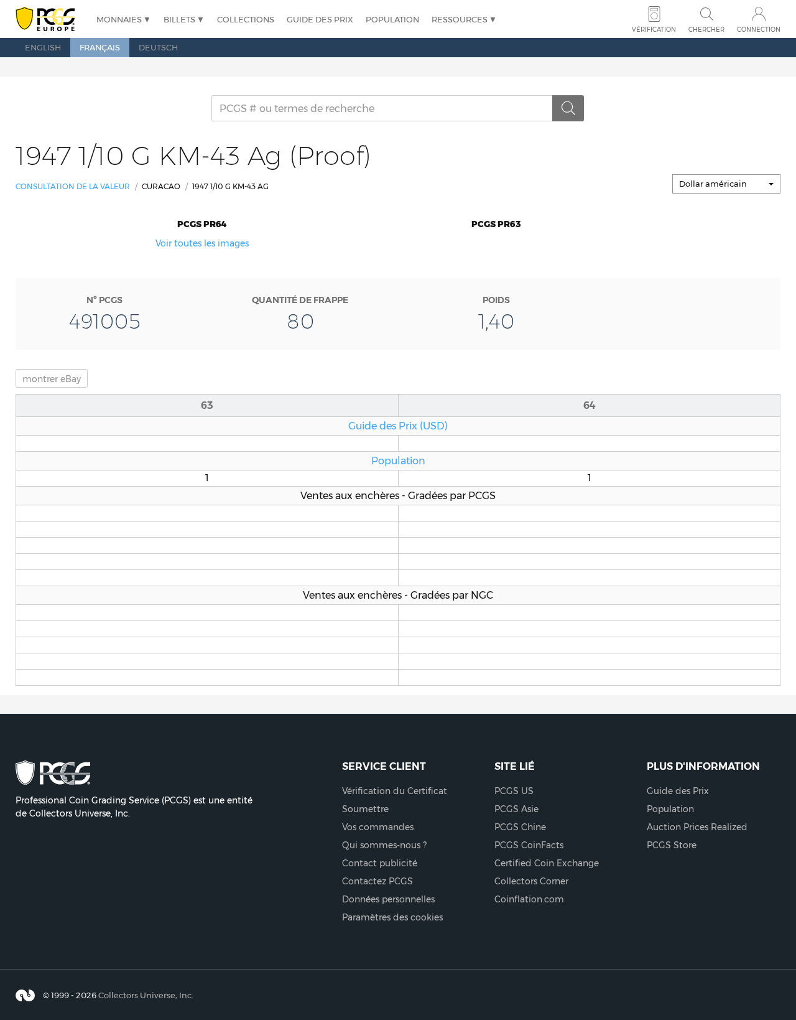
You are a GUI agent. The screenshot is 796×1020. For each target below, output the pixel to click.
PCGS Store (671, 845)
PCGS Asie (516, 809)
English (43, 47)
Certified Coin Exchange (546, 863)
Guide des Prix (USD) (398, 425)
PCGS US (514, 791)
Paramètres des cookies (392, 917)
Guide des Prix (320, 19)
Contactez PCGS (377, 881)
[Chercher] (568, 108)
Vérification (654, 30)
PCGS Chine (520, 827)
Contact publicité (379, 863)
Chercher (706, 30)
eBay (51, 379)
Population (392, 19)
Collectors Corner (531, 881)
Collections (245, 19)
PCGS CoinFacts (528, 845)
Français (100, 47)
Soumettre (365, 809)
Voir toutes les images (202, 243)
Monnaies (119, 19)
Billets (179, 19)
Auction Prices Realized (697, 827)
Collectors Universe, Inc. (145, 995)
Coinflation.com (529, 899)
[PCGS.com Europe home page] (50, 19)
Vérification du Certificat (394, 791)
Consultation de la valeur (73, 186)
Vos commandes (378, 827)
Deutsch (158, 47)
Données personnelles (388, 899)
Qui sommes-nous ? (384, 845)
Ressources (460, 19)
